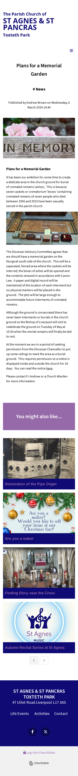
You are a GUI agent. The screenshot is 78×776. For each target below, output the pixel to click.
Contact (61, 713)
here (49, 368)
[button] (39, 51)
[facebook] (32, 731)
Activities (41, 713)
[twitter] (45, 731)
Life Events (19, 713)
